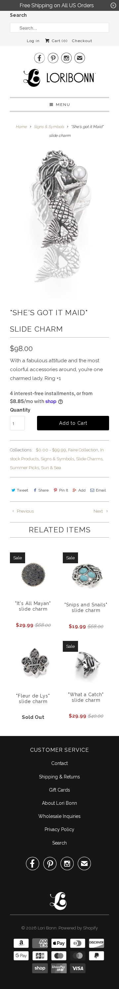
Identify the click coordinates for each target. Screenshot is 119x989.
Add (82, 490)
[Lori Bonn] (59, 80)
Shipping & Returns (59, 776)
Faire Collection (83, 449)
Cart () (59, 40)
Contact (59, 763)
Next (99, 511)
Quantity (20, 410)
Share (43, 490)
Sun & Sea (51, 467)
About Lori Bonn (59, 803)
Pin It (63, 490)
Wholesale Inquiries (59, 816)
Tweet (22, 490)
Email (101, 490)
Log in (33, 40)
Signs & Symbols (57, 458)
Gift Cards (59, 790)
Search (18, 15)
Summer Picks (24, 467)
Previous (25, 511)
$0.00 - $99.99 (51, 449)
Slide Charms (89, 458)
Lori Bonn (47, 928)
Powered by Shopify (78, 928)
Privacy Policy (59, 829)
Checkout (82, 40)
